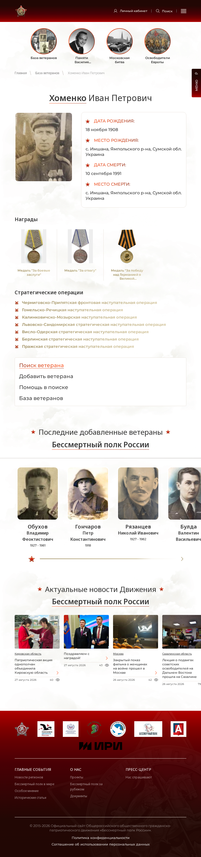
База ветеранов (47, 73)
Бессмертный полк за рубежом (86, 786)
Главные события (33, 769)
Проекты (76, 777)
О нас (75, 769)
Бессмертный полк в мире (34, 784)
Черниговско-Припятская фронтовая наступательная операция (89, 302)
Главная (21, 73)
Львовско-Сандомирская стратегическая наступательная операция (94, 324)
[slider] (31, 559)
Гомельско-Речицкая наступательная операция (72, 309)
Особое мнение (26, 791)
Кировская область (28, 653)
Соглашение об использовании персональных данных (101, 844)
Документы (78, 796)
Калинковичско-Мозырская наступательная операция (79, 317)
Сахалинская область (177, 653)
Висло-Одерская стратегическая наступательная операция (85, 331)
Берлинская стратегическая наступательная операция (80, 339)
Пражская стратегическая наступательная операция (78, 346)
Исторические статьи (30, 797)
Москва (118, 653)
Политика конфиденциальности (101, 838)
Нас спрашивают (139, 777)
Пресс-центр (138, 769)
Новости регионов (29, 777)
